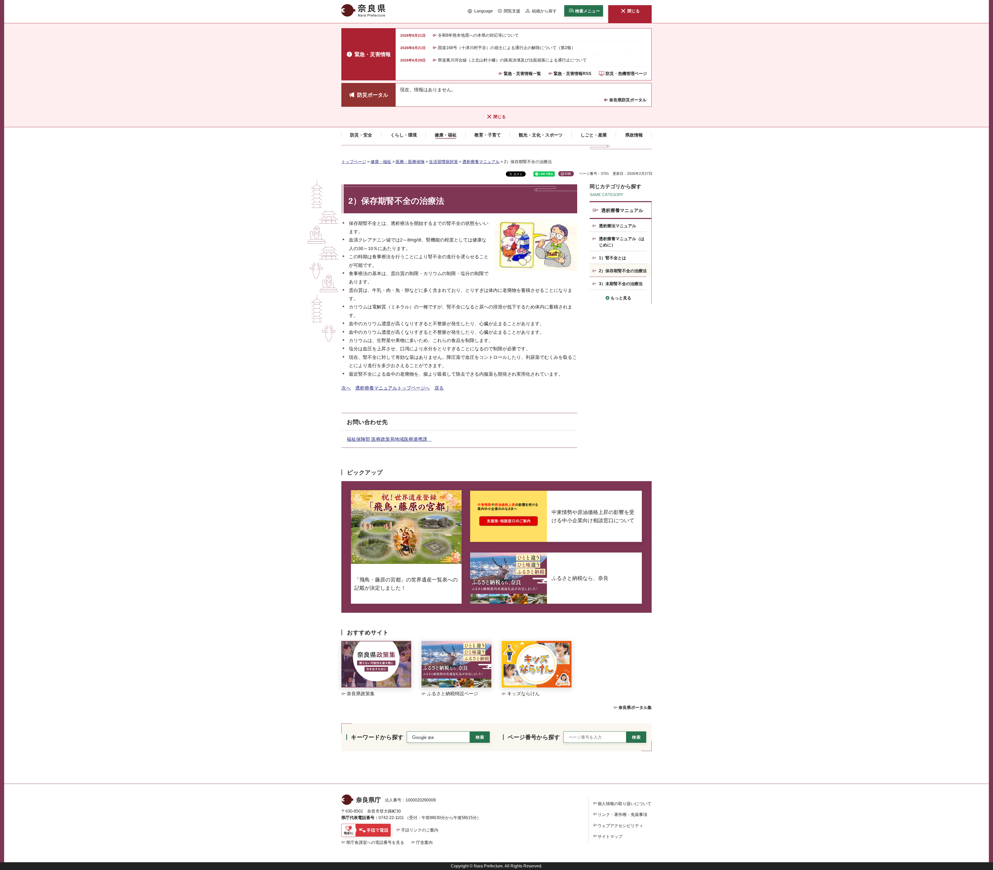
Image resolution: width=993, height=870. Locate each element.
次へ (346, 388)
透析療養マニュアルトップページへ (392, 388)
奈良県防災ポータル (627, 100)
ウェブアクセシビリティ (620, 825)
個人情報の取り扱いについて (624, 803)
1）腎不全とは (612, 258)
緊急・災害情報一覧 (522, 73)
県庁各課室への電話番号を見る (375, 842)
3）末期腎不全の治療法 (621, 284)
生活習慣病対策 (443, 162)
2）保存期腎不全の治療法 (623, 271)
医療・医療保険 (410, 162)
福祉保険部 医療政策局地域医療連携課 (389, 439)
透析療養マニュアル (481, 162)
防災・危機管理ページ (626, 73)
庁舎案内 (424, 842)
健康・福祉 (381, 162)
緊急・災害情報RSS (572, 73)
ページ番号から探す (534, 737)
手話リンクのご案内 (419, 830)
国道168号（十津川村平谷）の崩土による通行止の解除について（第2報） (506, 48)
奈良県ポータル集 (635, 707)
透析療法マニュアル (617, 226)
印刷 (568, 174)
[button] (480, 11)
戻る (439, 388)
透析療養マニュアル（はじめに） (621, 242)
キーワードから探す (377, 737)
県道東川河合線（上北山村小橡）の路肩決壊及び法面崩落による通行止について (512, 60)
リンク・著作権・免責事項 (622, 814)
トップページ (353, 162)
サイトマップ (610, 836)
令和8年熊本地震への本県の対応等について (478, 35)
